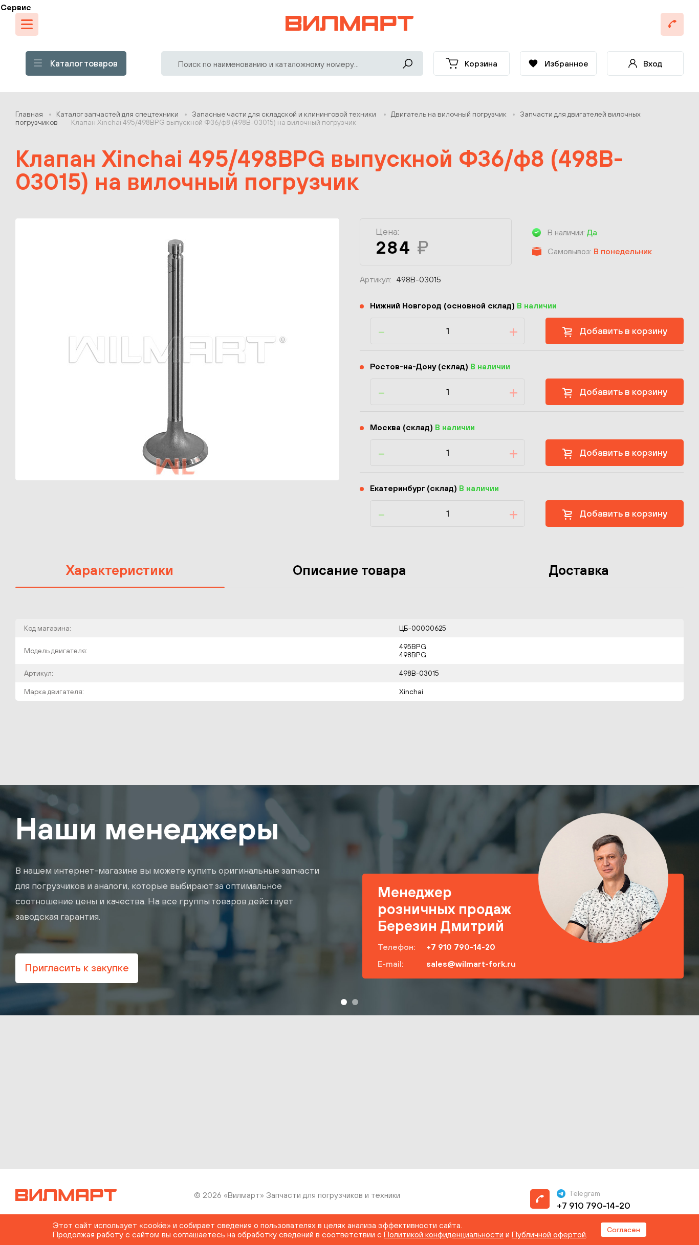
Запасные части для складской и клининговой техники (285, 114)
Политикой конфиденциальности (444, 1234)
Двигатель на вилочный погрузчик (449, 114)
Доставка (579, 570)
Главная (29, 114)
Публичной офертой (549, 1234)
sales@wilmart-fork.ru (471, 963)
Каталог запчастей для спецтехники (117, 114)
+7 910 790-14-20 (460, 946)
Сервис (16, 7)
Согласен (623, 1230)
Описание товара (349, 570)
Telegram (584, 1193)
